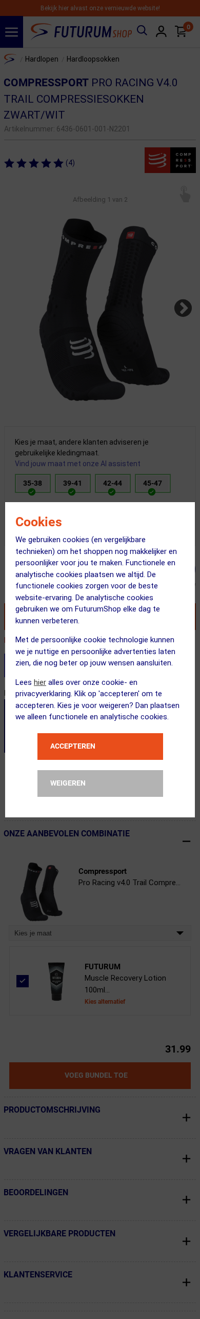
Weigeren (68, 783)
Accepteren (72, 746)
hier (40, 682)
